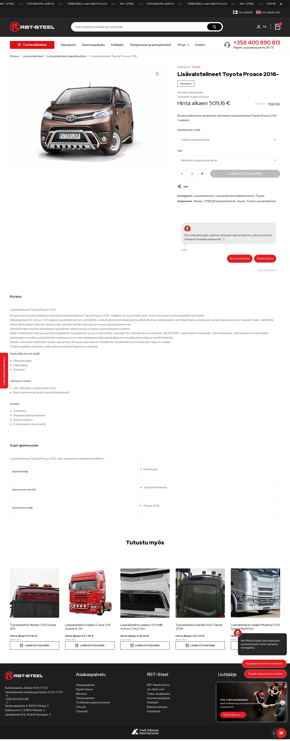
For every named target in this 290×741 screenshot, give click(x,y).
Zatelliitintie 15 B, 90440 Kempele (26, 714)
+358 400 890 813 (257, 42)
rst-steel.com (271, 12)
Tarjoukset (68, 45)
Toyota (195, 67)
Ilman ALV (274, 103)
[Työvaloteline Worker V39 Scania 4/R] (34, 593)
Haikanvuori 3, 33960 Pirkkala (23, 710)
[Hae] (214, 26)
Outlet (200, 45)
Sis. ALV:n (260, 103)
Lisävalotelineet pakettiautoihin (67, 56)
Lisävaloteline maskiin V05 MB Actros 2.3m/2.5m (141, 626)
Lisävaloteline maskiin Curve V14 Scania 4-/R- (87, 626)
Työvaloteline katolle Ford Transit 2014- (199, 626)
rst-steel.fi (246, 12)
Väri (179, 150)
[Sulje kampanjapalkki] (283, 4)
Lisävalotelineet (33, 56)
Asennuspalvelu (93, 45)
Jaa (185, 186)
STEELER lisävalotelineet (219, 201)
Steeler (198, 201)
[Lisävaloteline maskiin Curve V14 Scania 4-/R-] (89, 593)
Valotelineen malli (188, 130)
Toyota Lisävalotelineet (261, 201)
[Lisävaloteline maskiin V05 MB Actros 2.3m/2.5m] (145, 593)
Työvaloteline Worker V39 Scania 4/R (33, 626)
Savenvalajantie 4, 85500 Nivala (25, 706)
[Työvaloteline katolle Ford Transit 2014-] (200, 593)
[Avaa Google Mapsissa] (6, 696)
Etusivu (14, 56)
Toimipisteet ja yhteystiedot (150, 45)
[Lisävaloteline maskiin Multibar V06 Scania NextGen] (255, 593)
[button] (267, 586)
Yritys (181, 45)
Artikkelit (117, 45)
